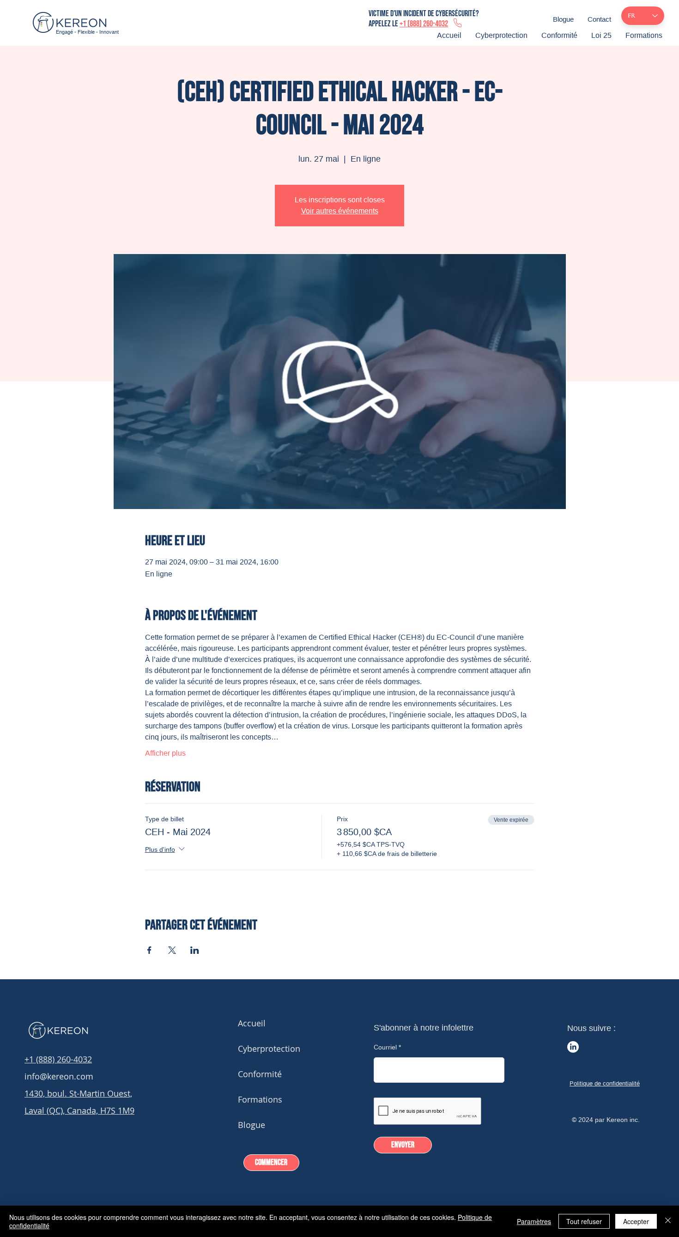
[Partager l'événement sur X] (172, 950)
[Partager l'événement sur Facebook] (149, 950)
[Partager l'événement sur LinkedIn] (194, 950)
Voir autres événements (339, 211)
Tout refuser (584, 1221)
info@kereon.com (58, 1076)
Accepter (636, 1221)
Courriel (385, 1047)
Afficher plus (165, 753)
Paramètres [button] (534, 1221)
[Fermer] (667, 1221)
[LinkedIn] (573, 1047)
